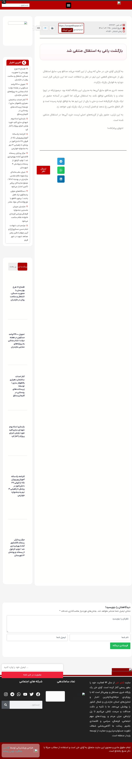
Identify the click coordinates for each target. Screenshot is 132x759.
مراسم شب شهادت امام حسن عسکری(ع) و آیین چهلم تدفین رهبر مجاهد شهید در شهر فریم (18, 232)
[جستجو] (6, 705)
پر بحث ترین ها (13, 268)
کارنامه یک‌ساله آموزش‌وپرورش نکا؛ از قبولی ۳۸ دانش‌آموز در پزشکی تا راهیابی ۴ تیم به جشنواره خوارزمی (18, 141)
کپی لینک (67, 30)
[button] (68, 5)
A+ (38, 28)
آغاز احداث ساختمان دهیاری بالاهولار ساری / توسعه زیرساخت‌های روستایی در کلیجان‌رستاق (18, 107)
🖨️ (52, 28)
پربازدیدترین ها (22, 268)
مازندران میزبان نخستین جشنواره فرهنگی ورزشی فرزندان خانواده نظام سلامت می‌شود (18, 213)
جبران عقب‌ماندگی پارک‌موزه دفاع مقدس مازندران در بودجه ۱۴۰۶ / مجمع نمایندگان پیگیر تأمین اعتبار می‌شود (18, 179)
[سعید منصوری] (24, 304)
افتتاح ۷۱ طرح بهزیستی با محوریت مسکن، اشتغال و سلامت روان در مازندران (17, 293)
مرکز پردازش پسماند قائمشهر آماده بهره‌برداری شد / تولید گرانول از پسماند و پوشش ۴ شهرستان (18, 160)
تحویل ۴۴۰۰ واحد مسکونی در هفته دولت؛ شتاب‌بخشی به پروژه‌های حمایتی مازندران (16, 340)
